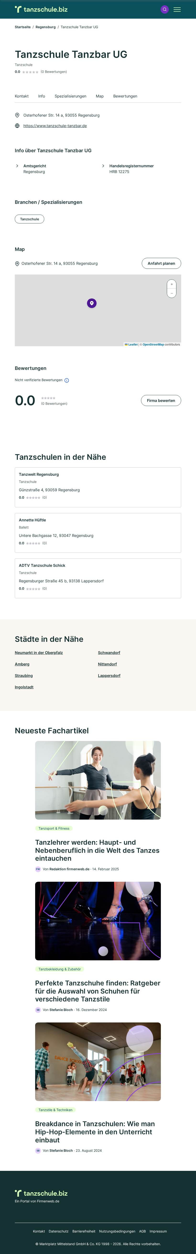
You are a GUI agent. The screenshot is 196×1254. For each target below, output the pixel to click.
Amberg (22, 664)
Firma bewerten (161, 400)
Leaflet (133, 344)
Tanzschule (29, 219)
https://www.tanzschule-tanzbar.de (55, 125)
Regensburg (46, 27)
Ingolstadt (24, 687)
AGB (142, 1231)
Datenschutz (59, 1231)
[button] (165, 9)
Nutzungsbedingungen (117, 1231)
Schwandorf (109, 652)
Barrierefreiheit (83, 1231)
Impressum (158, 1231)
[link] (98, 487)
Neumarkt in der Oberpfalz (39, 652)
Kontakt (39, 1231)
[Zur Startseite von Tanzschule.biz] (41, 9)
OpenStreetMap (153, 344)
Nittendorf (107, 664)
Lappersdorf (109, 675)
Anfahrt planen (161, 263)
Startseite (23, 27)
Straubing (24, 675)
